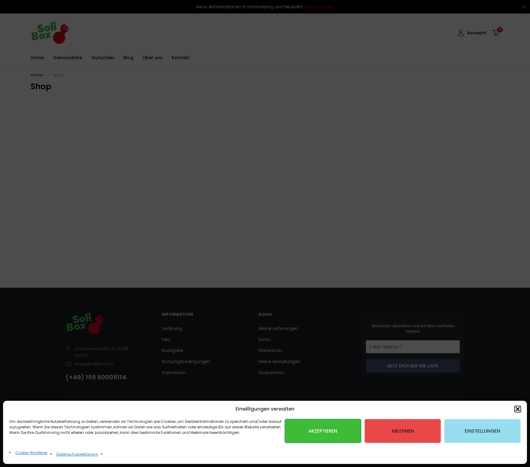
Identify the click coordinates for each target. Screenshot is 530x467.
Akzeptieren (323, 431)
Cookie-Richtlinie (31, 452)
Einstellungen (482, 431)
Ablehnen (402, 431)
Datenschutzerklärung (77, 454)
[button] (518, 409)
